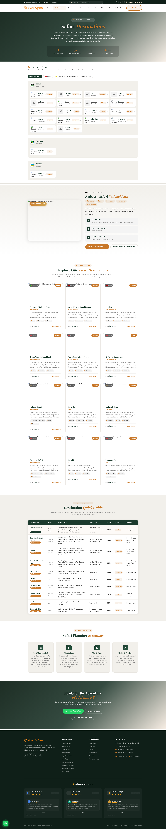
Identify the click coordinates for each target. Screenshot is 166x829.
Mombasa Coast (94, 759)
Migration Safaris (67, 756)
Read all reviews (31, 815)
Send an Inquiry (95, 711)
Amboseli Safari (112, 407)
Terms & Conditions (112, 825)
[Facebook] (116, 2)
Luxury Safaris (66, 743)
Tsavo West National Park (40, 357)
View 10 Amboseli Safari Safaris (124, 246)
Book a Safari (134, 8)
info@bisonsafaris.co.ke (125, 749)
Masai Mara (92, 743)
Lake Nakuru (93, 752)
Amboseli (92, 746)
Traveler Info (92, 8)
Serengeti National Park (40, 307)
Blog (102, 8)
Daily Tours (65, 771)
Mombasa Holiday (112, 460)
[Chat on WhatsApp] (5, 823)
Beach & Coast (86, 76)
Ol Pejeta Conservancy (114, 357)
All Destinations (36, 76)
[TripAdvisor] (45, 755)
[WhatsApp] (122, 2)
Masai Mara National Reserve (80, 307)
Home (49, 8)
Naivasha (71, 407)
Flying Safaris (66, 749)
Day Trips (65, 759)
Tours (70, 8)
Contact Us (118, 8)
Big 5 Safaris (66, 752)
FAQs (109, 8)
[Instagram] (118, 2)
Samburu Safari (36, 460)
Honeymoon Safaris (68, 765)
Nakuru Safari (36, 407)
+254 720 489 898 (51, 2)
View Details (55, 326)
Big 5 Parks (72, 76)
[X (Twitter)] (120, 2)
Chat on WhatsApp (74, 711)
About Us (80, 8)
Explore (44, 293)
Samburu (109, 307)
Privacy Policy (125, 825)
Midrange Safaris (67, 762)
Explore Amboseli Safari (96, 246)
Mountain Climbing (68, 768)
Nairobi (71, 460)
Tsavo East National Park (78, 357)
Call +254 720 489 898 (84, 717)
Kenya (49, 76)
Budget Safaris (66, 746)
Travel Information (136, 825)
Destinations (59, 8)
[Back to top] (5, 819)
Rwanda (60, 76)
